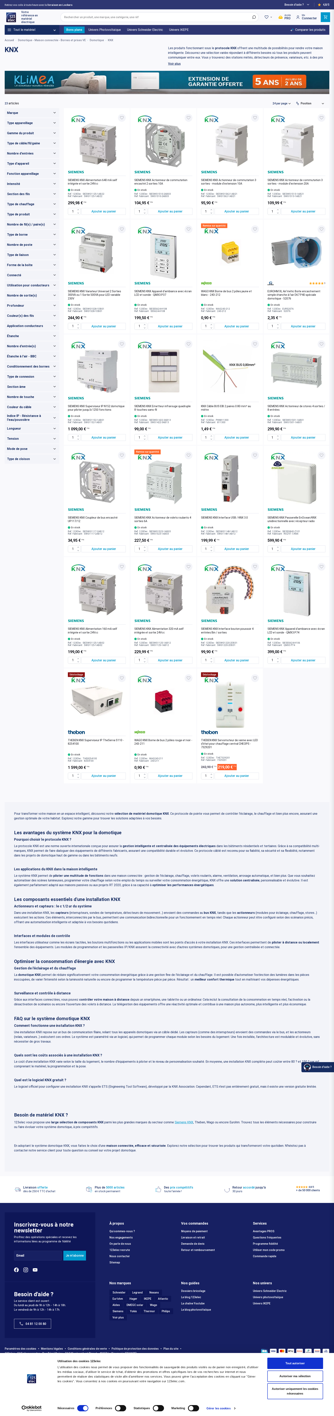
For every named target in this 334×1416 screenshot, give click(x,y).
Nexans (154, 1292)
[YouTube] (35, 1270)
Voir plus (174, 64)
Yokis (133, 1311)
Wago (153, 1305)
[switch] (120, 1408)
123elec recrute (119, 1250)
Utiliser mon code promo (269, 1250)
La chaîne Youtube (193, 1303)
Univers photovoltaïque (268, 1297)
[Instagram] (25, 1270)
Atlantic (163, 1298)
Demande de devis (193, 1243)
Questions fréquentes (267, 1237)
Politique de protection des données (135, 1348)
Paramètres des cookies (20, 1348)
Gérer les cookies (218, 1408)
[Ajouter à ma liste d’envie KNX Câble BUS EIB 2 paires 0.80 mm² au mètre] (255, 344)
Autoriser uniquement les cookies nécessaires (295, 1391)
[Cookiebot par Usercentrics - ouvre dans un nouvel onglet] (31, 1408)
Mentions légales (52, 1348)
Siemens (118, 1311)
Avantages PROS (263, 1231)
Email (20, 1255)
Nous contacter (119, 1256)
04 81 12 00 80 (36, 1324)
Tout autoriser (295, 1363)
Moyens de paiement (194, 1231)
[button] (317, 283)
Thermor (149, 1311)
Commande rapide (264, 1256)
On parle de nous (120, 1243)
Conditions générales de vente (87, 1348)
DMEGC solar (135, 1305)
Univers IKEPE (261, 1303)
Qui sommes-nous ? (122, 1231)
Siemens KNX (184, 1122)
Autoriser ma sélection (295, 1376)
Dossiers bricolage (193, 1291)
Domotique (97, 40)
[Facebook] (16, 1270)
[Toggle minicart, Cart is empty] (325, 17)
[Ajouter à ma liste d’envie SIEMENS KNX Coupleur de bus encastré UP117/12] (122, 455)
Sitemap (114, 1262)
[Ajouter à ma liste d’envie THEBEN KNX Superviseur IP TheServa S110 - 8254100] (122, 678)
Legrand (137, 1292)
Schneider (119, 1292)
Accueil (9, 40)
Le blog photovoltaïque (196, 1309)
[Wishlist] (268, 17)
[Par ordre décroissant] (297, 103)
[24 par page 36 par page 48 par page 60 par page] (282, 103)
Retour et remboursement (198, 1250)
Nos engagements (121, 1237)
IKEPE (147, 1298)
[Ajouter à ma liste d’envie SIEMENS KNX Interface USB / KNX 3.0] (255, 455)
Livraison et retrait (193, 1237)
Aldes (116, 1305)
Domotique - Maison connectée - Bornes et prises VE (52, 40)
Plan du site (170, 1348)
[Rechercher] (254, 17)
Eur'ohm (118, 1298)
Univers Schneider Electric (270, 1291)
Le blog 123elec (191, 1297)
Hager (133, 1298)
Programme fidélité (265, 1243)
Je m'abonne (75, 1255)
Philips (166, 1311)
